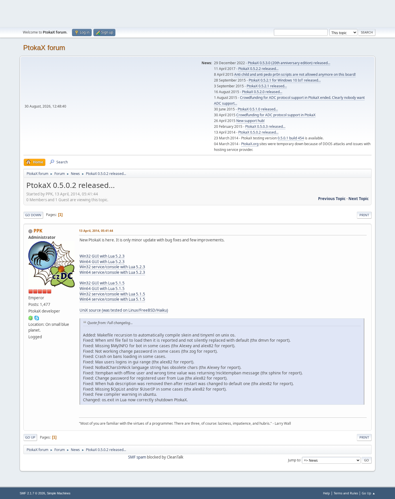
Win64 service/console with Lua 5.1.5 (112, 299)
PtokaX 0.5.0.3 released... (265, 126)
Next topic (358, 198)
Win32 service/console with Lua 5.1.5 (112, 294)
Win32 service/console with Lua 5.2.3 (112, 266)
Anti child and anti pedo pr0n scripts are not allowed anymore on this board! (295, 74)
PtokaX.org (250, 143)
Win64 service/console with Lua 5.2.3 (112, 272)
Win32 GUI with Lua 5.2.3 (102, 256)
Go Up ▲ (368, 493)
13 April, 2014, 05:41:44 (96, 230)
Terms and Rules (346, 493)
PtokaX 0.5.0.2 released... (258, 132)
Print (364, 215)
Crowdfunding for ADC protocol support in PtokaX (275, 114)
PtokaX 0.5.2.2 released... (258, 68)
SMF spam (137, 457)
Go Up (30, 437)
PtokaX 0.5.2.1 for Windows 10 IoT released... (285, 80)
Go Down (33, 215)
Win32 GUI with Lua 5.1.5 (102, 283)
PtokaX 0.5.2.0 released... (262, 91)
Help (326, 493)
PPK (38, 231)
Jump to (294, 459)
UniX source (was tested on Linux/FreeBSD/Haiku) (124, 310)
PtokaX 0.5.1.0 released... (258, 109)
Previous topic (332, 198)
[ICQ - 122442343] (30, 317)
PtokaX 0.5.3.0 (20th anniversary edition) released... (289, 62)
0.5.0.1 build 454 (291, 138)
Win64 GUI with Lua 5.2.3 (102, 261)
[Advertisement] (197, 13)
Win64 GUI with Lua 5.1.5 (102, 288)
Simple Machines (59, 493)
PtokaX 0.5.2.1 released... (267, 86)
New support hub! (250, 120)
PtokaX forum (44, 47)
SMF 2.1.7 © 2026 (32, 493)
